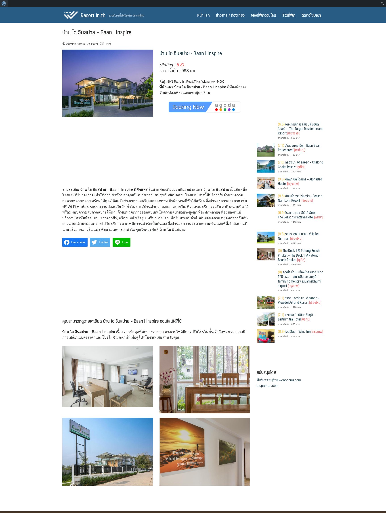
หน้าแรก (203, 15)
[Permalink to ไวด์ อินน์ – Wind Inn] (266, 335)
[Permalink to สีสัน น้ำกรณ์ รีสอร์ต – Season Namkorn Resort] (266, 200)
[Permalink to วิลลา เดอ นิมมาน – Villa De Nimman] (266, 237)
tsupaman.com (268, 385)
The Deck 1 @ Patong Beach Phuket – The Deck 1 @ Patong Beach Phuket (299, 255)
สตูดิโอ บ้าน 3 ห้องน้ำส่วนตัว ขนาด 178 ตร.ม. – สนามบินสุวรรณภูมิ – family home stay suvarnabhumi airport (300, 279)
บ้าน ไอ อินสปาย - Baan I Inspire (190, 52)
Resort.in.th (93, 14)
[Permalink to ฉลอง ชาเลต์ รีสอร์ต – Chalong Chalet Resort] (266, 166)
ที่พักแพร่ (105, 44)
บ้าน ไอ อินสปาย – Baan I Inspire (96, 32)
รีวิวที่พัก (288, 15)
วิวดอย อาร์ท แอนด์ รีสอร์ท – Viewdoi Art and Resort (299, 300)
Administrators (75, 44)
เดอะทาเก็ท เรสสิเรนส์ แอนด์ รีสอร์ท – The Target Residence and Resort (300, 128)
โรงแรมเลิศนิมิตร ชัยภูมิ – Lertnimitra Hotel (296, 317)
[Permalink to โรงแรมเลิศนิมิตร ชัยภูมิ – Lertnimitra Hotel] (266, 319)
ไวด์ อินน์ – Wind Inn (300, 331)
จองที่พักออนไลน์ (263, 15)
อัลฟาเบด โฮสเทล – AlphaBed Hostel (300, 181)
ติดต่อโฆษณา (311, 15)
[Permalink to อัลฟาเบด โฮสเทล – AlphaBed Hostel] (266, 182)
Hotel (94, 44)
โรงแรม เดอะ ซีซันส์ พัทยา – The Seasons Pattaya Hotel (300, 214)
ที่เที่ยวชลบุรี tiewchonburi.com (279, 380)
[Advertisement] (156, 153)
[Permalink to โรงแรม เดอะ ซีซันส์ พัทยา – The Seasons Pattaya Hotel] (266, 219)
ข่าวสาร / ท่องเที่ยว (230, 15)
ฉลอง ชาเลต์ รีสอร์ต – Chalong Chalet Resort (300, 164)
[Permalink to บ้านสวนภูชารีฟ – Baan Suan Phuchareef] (266, 149)
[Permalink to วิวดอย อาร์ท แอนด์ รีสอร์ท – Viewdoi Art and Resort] (266, 302)
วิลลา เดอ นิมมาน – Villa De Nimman (298, 236)
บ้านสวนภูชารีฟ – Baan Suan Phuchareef (299, 147)
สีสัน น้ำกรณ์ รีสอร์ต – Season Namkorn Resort (300, 198)
